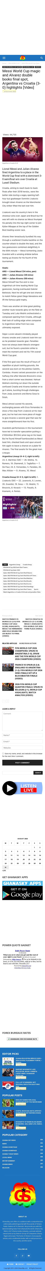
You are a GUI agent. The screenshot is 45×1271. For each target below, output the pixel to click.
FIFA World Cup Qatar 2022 (11, 570)
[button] (4, 58)
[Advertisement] (22, 4)
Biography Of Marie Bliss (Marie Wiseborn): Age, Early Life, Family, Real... (29, 1124)
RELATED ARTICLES (9, 643)
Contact (20, 1264)
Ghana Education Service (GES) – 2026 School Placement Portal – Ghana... (29, 1060)
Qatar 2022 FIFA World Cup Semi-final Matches (17, 578)
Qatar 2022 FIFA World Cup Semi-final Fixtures (17, 573)
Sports (37, 67)
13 (23, 855)
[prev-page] (3, 701)
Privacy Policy (32, 1264)
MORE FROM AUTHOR (27, 643)
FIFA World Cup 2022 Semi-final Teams (15, 567)
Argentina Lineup (14, 564)
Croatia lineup (27, 564)
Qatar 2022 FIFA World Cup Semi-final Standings (18, 586)
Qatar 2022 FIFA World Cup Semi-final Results (17, 581)
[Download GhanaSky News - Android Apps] (22, 899)
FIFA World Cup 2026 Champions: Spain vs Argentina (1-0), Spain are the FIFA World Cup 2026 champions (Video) (28, 653)
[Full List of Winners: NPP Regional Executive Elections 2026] (8, 1085)
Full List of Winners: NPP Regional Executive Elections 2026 (28, 1084)
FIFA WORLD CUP (14, 63)
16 (40, 855)
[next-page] (7, 701)
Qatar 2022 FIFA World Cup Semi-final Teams (17, 589)
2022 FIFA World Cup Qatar (31, 63)
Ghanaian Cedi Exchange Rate (23, 1039)
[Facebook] (16, 1256)
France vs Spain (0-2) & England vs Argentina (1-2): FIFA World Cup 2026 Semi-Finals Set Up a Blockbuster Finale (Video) (28, 672)
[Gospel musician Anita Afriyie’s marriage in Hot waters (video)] (8, 1114)
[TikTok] (22, 1256)
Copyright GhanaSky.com (16, 1268)
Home (4, 63)
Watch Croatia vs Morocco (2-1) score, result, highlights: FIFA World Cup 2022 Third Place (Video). (32, 624)
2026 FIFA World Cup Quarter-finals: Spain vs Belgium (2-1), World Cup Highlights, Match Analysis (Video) (29, 690)
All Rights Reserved (35, 1268)
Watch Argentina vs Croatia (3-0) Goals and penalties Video (22, 592)
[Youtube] (28, 1256)
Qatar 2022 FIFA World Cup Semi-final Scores (17, 584)
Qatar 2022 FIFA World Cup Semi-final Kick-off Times (19, 575)
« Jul (4, 870)
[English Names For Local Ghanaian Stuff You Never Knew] (8, 1103)
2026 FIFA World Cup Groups (6, 652)
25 (11, 863)
